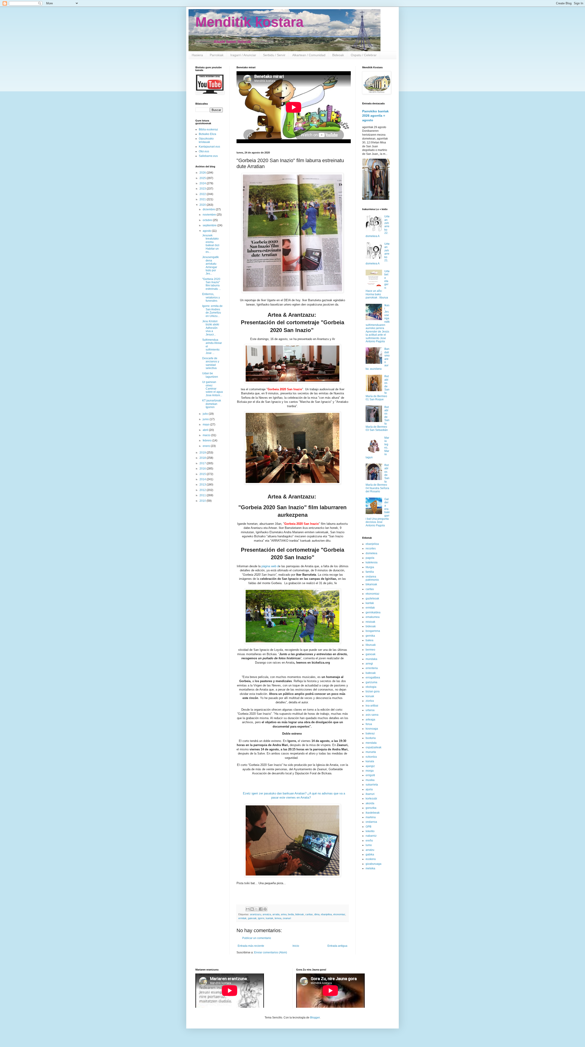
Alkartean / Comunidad (308, 55)
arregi (369, 663)
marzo (207, 435)
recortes (371, 548)
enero (207, 446)
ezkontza (371, 756)
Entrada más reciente (251, 945)
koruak (370, 696)
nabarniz (371, 835)
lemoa (278, 918)
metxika (370, 868)
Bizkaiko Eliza (207, 134)
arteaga (370, 719)
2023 (203, 188)
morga (370, 770)
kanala (370, 761)
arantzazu (255, 914)
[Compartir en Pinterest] (265, 909)
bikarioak (371, 584)
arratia (275, 914)
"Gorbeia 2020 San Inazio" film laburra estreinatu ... (211, 283)
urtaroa (370, 710)
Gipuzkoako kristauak (206, 140)
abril (206, 430)
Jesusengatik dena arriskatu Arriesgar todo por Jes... (210, 265)
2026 (203, 172)
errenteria (372, 668)
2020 (203, 204)
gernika (370, 635)
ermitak (242, 918)
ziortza (370, 700)
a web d (274, 566)
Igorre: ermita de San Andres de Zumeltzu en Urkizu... (212, 310)
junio (206, 419)
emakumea (373, 617)
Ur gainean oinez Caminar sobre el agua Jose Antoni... (212, 388)
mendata (371, 742)
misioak (370, 621)
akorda (370, 803)
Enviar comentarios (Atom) (270, 952)
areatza (267, 914)
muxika (370, 780)
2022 (203, 194)
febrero (207, 440)
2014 (203, 479)
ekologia (371, 686)
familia (370, 571)
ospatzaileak (373, 747)
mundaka (371, 659)
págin (265, 566)
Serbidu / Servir (274, 55)
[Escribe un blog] (252, 909)
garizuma (371, 682)
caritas (309, 914)
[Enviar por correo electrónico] (247, 909)
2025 (203, 178)
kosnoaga (372, 728)
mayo (206, 424)
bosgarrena (373, 631)
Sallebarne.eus (208, 156)
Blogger (315, 1017)
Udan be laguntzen (210, 375)
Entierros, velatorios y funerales (211, 297)
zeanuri (287, 918)
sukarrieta (372, 784)
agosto (207, 230)
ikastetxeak (373, 812)
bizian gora (373, 691)
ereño (369, 840)
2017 (203, 463)
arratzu (370, 850)
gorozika (371, 808)
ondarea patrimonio (372, 578)
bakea (369, 640)
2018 (203, 457)
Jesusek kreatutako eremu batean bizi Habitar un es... (210, 243)
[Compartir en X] (256, 909)
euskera (371, 859)
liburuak (371, 644)
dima (316, 914)
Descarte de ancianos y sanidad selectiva (210, 363)
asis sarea (372, 714)
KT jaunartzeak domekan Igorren (211, 404)
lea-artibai (372, 705)
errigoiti (370, 775)
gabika (370, 854)
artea (284, 914)
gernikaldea (373, 612)
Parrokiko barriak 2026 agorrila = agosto (375, 115)
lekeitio (370, 831)
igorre (261, 918)
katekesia (372, 562)
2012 (203, 490)
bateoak (371, 673)
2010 (203, 500)
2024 (203, 183)
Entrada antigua (337, 945)
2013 (203, 484)
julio (206, 413)
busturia (371, 738)
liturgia (370, 567)
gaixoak (252, 918)
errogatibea (373, 677)
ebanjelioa (326, 914)
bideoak (299, 914)
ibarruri (370, 794)
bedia (291, 914)
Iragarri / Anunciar (243, 55)
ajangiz (370, 766)
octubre (208, 220)
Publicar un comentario (256, 938)
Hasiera (197, 55)
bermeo (370, 649)
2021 (203, 199)
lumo (369, 845)
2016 (203, 468)
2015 (203, 474)
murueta (371, 752)
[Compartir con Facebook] (260, 909)
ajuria (369, 789)
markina (371, 817)
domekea (371, 553)
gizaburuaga (373, 863)
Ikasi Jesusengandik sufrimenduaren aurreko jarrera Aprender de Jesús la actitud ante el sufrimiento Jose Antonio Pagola (378, 323)
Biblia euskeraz (208, 129)
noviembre (210, 214)
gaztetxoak (372, 598)
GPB (368, 826)
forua (369, 724)
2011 (203, 495)
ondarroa (371, 821)
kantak (269, 918)
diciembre (209, 209)
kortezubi (371, 798)
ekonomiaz (339, 914)
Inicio (295, 945)
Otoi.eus (204, 151)
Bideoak (338, 55)
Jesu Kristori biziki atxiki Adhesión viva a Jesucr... (210, 328)
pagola (370, 557)
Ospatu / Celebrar (364, 55)
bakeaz (370, 733)
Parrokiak (216, 55)
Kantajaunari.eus (209, 146)
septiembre (210, 225)
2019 (203, 452)
